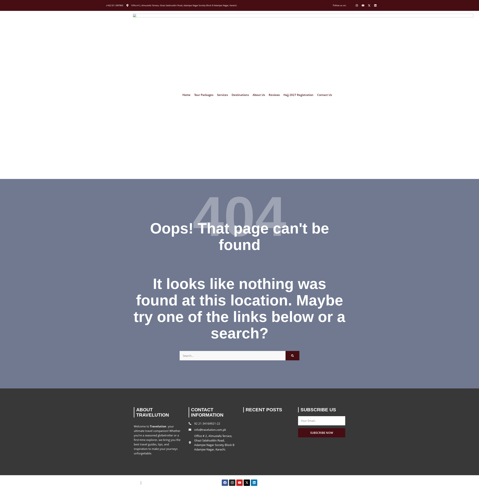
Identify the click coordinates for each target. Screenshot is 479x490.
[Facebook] (225, 483)
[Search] (292, 355)
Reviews (274, 95)
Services (222, 95)
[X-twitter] (369, 5)
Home (186, 95)
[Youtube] (363, 5)
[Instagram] (356, 5)
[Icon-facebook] (350, 5)
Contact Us (324, 95)
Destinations (240, 95)
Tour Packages (203, 95)
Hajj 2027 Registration (298, 95)
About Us (259, 95)
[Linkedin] (375, 5)
